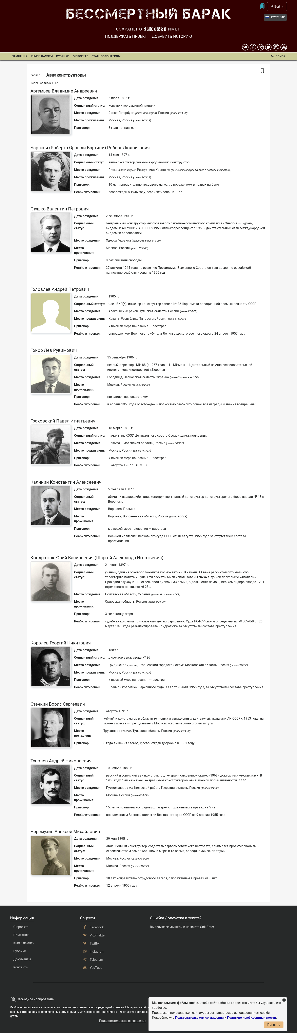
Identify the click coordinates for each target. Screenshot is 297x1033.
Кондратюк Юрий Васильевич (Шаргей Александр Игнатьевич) (97, 557)
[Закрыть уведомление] (283, 1000)
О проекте (80, 56)
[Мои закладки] (262, 6)
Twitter (95, 943)
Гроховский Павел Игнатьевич (63, 420)
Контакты (20, 967)
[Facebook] (253, 47)
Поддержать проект (126, 36)
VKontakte (97, 935)
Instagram (97, 951)
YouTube (96, 968)
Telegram (96, 960)
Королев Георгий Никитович (61, 642)
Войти (278, 6)
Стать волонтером (106, 56)
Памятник (19, 56)
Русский (278, 17)
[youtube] (283, 47)
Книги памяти (42, 56)
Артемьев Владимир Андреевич (64, 91)
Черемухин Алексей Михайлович (65, 831)
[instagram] (276, 47)
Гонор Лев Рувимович (54, 350)
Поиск (280, 56)
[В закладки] (262, 71)
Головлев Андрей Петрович (60, 289)
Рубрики (62, 56)
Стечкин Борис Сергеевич (58, 704)
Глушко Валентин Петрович (60, 208)
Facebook (97, 927)
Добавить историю (172, 36)
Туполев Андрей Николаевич (61, 760)
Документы (22, 959)
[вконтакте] (245, 47)
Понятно (273, 1025)
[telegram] (260, 47)
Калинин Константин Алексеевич (66, 482)
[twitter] (268, 47)
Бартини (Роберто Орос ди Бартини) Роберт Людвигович (90, 147)
